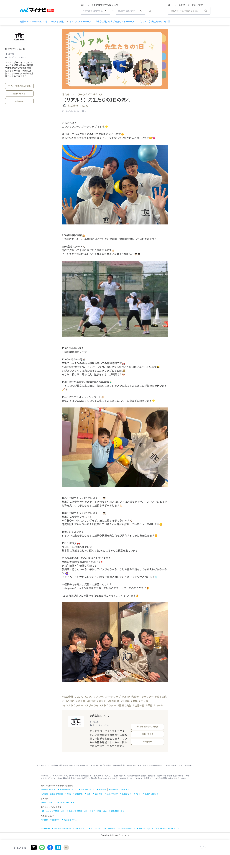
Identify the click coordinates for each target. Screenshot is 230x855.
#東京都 (101, 701)
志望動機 (102, 789)
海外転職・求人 (117, 811)
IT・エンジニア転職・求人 (53, 811)
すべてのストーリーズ (80, 21)
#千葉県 (125, 701)
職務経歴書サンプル (68, 789)
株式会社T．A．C (15, 48)
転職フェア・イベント (131, 793)
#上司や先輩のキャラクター (138, 696)
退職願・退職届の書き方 (52, 793)
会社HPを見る (19, 93)
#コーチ (158, 705)
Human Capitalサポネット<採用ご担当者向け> (159, 828)
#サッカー (145, 701)
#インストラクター (72, 705)
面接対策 (98, 793)
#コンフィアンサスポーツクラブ (102, 696)
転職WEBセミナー (152, 793)
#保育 (149, 705)
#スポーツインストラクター (100, 705)
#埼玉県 (80, 701)
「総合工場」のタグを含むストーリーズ (114, 21)
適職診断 (79, 793)
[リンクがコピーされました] (66, 847)
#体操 (134, 701)
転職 (44, 802)
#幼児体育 (138, 705)
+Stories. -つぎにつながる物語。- (49, 21)
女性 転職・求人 (99, 811)
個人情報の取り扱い (62, 828)
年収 (69, 793)
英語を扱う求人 (70, 819)
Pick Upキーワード (66, 802)
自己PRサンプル (88, 789)
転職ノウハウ (112, 793)
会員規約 (46, 828)
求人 (52, 802)
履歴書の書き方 (48, 789)
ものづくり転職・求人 (78, 811)
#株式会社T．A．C (72, 696)
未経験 (45, 819)
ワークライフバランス (90, 94)
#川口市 (91, 701)
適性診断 (114, 789)
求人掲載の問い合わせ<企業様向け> (119, 828)
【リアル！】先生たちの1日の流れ (155, 21)
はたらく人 (68, 94)
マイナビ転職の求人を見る (19, 86)
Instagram (19, 101)
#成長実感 (161, 696)
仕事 (89, 793)
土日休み (56, 819)
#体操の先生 (124, 705)
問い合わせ (95, 828)
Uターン (125, 789)
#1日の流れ (68, 701)
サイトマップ (80, 828)
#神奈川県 (113, 701)
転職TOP (24, 21)
